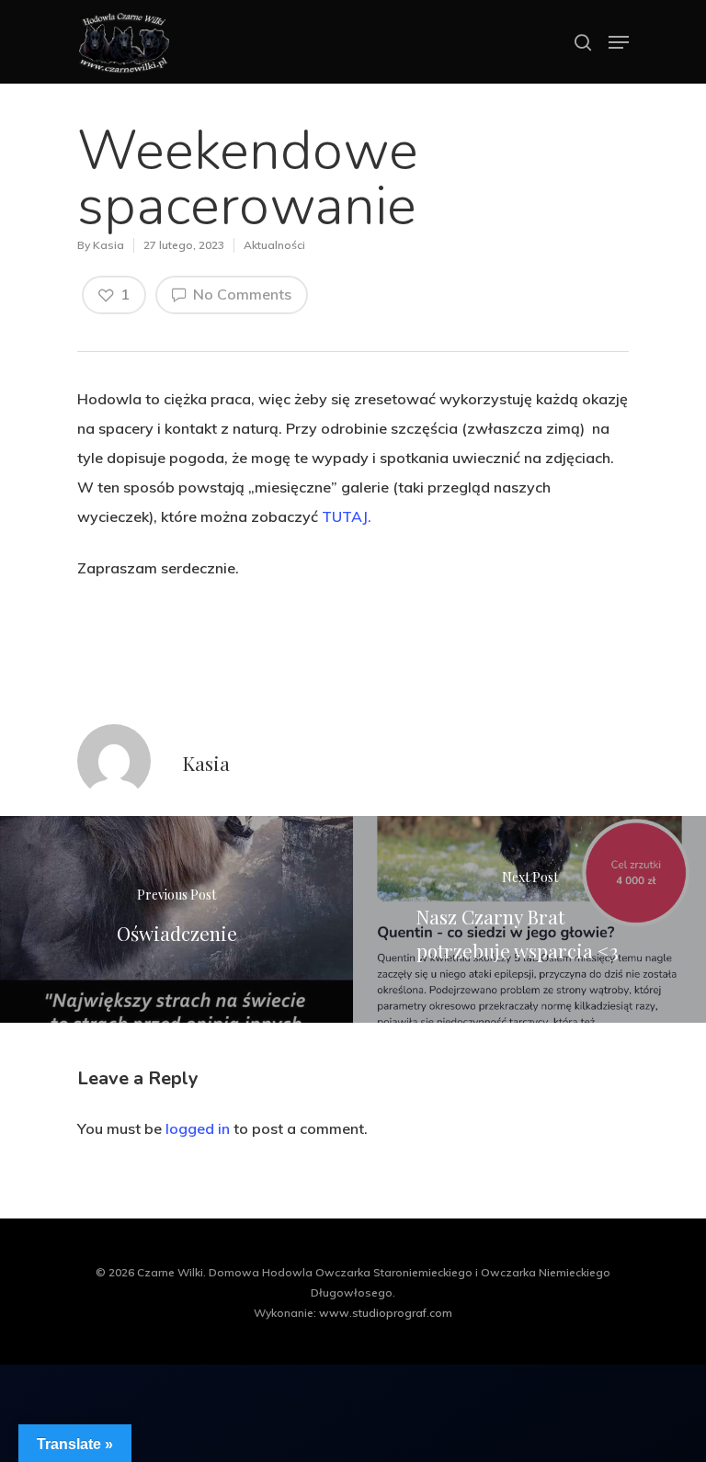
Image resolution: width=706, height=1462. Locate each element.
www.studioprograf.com (385, 1313)
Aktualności (274, 245)
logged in (197, 1128)
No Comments (240, 294)
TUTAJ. (344, 516)
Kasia (108, 245)
